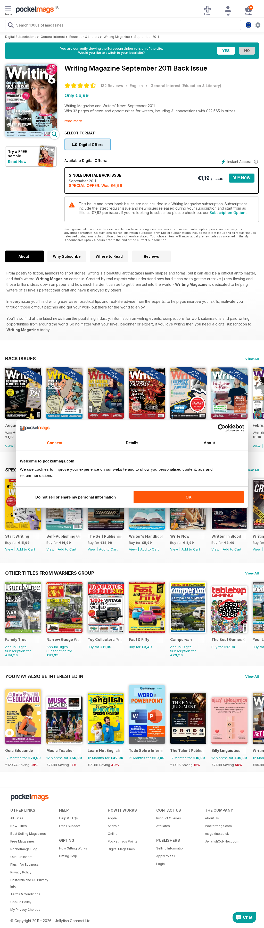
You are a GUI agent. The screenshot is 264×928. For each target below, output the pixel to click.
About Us (212, 818)
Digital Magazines (121, 849)
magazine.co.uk (217, 834)
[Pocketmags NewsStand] (33, 10)
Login (160, 864)
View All (252, 359)
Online (113, 834)
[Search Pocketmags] (10, 25)
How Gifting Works (73, 848)
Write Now (179, 536)
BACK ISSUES (20, 358)
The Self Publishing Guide (105, 536)
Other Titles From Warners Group (49, 572)
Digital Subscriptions (20, 37)
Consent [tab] (54, 443)
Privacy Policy (20, 872)
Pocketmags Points (122, 841)
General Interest (53, 37)
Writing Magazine (117, 37)
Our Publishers (21, 857)
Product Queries (168, 818)
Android (114, 826)
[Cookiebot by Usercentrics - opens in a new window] (221, 428)
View (9, 446)
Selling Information (170, 848)
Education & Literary (84, 37)
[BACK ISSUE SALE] (23, 417)
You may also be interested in (44, 676)
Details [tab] (132, 443)
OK (189, 497)
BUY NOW (242, 178)
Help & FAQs (68, 818)
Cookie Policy (20, 902)
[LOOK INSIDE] (31, 135)
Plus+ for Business (24, 864)
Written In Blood (226, 536)
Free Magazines (22, 841)
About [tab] (209, 443)
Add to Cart (25, 549)
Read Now (17, 161)
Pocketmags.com (218, 826)
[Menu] (8, 9)
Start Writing (17, 536)
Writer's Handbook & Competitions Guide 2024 (146, 536)
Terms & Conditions (25, 894)
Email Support (69, 826)
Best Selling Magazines (28, 834)
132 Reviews (112, 85)
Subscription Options (229, 212)
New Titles (18, 826)
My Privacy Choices (25, 910)
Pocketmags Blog (23, 849)
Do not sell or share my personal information (75, 497)
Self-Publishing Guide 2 (63, 536)
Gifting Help (68, 856)
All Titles (16, 818)
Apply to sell (165, 856)
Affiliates (163, 826)
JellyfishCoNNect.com (222, 841)
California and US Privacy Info (29, 883)
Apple (112, 818)
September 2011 (146, 37)
